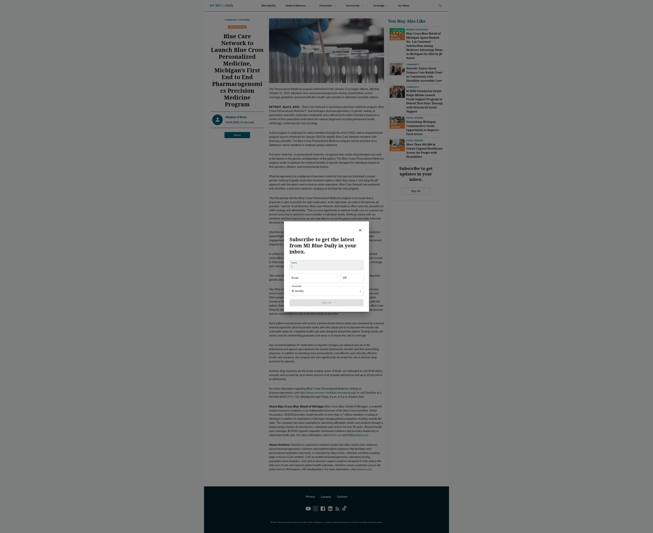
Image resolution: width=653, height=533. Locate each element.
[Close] (360, 230)
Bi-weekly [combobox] (298, 291)
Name (294, 263)
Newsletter (297, 286)
